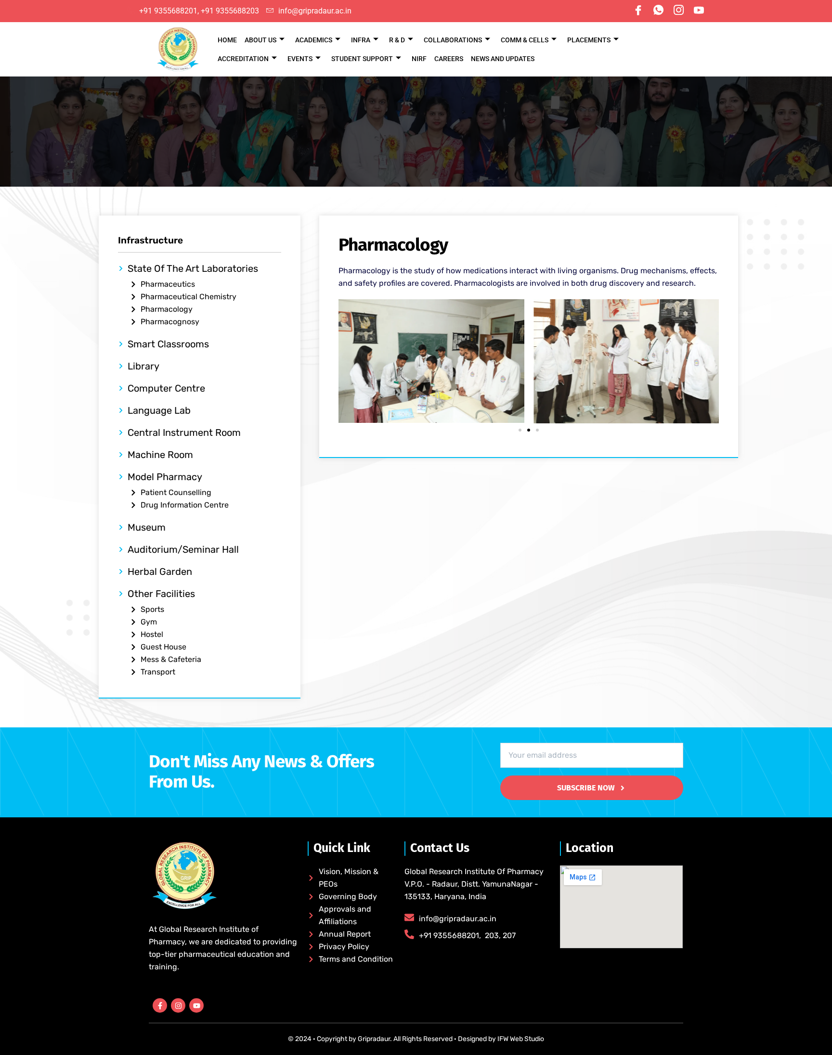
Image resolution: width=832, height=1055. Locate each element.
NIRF (419, 59)
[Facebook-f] (160, 1005)
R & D (397, 40)
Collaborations (453, 40)
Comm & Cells (524, 40)
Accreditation (243, 59)
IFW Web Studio (520, 1039)
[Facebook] (638, 11)
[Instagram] (678, 11)
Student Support (362, 59)
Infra (360, 40)
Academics (313, 40)
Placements (589, 40)
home (227, 40)
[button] (520, 430)
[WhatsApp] (658, 11)
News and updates (502, 59)
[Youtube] (698, 11)
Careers (448, 59)
